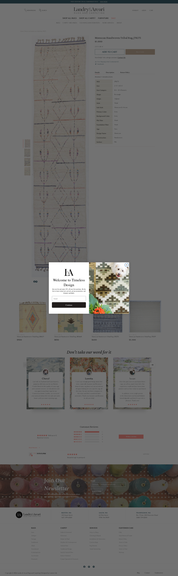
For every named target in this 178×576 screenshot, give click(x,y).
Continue (69, 305)
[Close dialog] (126, 265)
